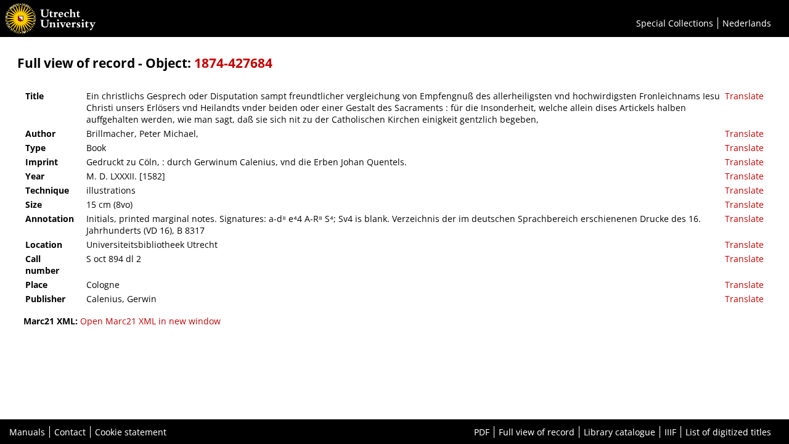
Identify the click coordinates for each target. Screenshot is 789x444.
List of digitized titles (728, 432)
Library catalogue (619, 432)
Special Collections (674, 23)
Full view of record (536, 432)
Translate (744, 96)
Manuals (27, 432)
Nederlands (746, 23)
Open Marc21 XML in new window (150, 321)
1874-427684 (233, 63)
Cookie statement (130, 432)
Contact (70, 432)
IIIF (670, 432)
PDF (481, 432)
